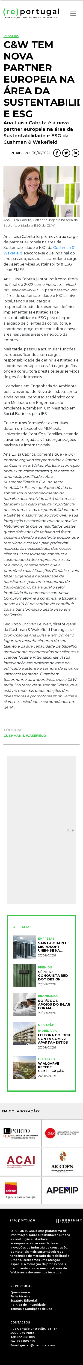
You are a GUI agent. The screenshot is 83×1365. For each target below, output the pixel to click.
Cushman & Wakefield (24, 736)
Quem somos (20, 1292)
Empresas (46, 938)
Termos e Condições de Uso (31, 1309)
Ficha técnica (20, 1296)
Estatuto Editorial (23, 1300)
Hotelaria (47, 1059)
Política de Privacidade (28, 1304)
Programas (48, 996)
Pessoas (11, 36)
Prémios (45, 967)
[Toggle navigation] (73, 13)
